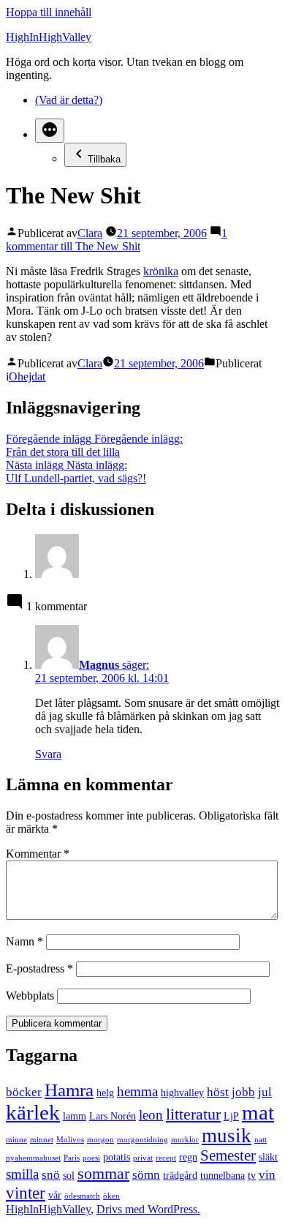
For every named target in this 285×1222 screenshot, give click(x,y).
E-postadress (39, 968)
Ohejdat (27, 376)
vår (54, 1195)
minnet (41, 1140)
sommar (103, 1173)
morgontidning (142, 1140)
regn (188, 1157)
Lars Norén (112, 1116)
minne (16, 1140)
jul (265, 1092)
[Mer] (49, 131)
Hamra (69, 1090)
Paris (72, 1158)
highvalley (182, 1092)
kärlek (33, 1112)
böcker (24, 1092)
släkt (268, 1157)
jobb (243, 1092)
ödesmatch (82, 1196)
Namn (24, 941)
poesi (91, 1158)
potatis (116, 1157)
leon (151, 1114)
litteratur (193, 1114)
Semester (228, 1155)
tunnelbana (222, 1175)
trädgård (180, 1175)
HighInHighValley (48, 37)
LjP (231, 1116)
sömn (146, 1175)
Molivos (70, 1140)
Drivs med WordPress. (148, 1209)
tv (252, 1175)
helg (105, 1092)
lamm (74, 1116)
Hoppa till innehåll (48, 12)
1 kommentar (116, 239)
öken (111, 1196)
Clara (89, 233)
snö (51, 1175)
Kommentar (37, 853)
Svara (48, 754)
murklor (185, 1140)
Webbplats (30, 995)
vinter (25, 1192)
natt (260, 1140)
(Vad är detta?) (68, 100)
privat (143, 1158)
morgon (100, 1140)
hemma (137, 1091)
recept (166, 1158)
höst (218, 1092)
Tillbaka (104, 159)
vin (267, 1175)
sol (69, 1175)
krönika (160, 271)
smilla (22, 1174)
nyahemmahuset (33, 1158)
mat (258, 1112)
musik (226, 1136)
